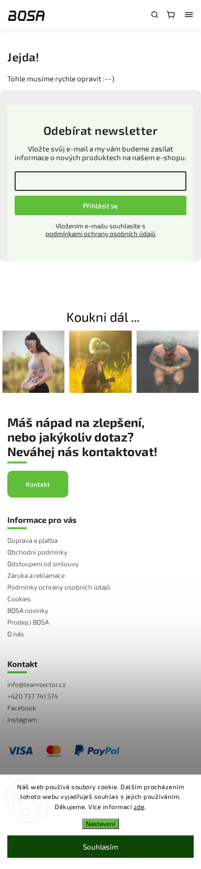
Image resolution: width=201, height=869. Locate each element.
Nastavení (100, 824)
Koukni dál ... (103, 316)
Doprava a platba (32, 540)
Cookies (19, 599)
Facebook (21, 708)
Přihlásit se (100, 206)
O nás (15, 634)
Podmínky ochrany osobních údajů (58, 587)
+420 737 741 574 (32, 696)
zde (139, 807)
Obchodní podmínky (37, 552)
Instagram (22, 719)
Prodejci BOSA (28, 622)
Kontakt (38, 484)
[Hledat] (154, 14)
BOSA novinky (27, 610)
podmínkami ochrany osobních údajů (100, 234)
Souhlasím (100, 846)
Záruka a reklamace (36, 575)
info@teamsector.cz (36, 684)
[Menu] (189, 14)
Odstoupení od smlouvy (43, 564)
